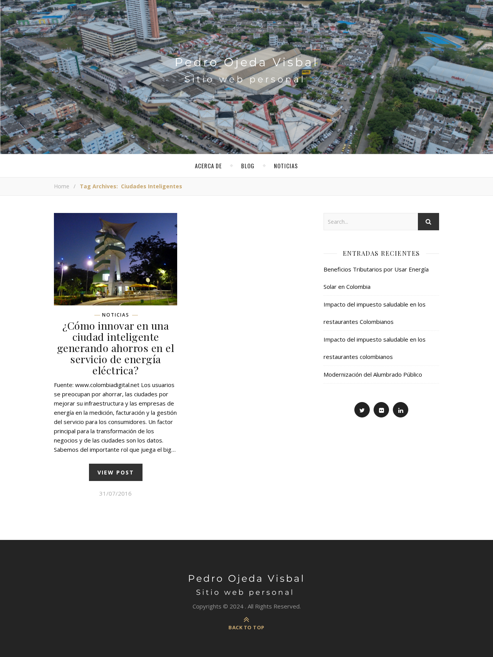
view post (115, 472)
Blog (248, 165)
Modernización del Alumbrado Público (373, 374)
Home (61, 186)
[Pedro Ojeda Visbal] (246, 62)
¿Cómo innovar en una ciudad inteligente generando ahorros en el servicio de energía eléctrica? (115, 347)
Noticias (286, 165)
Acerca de (208, 165)
